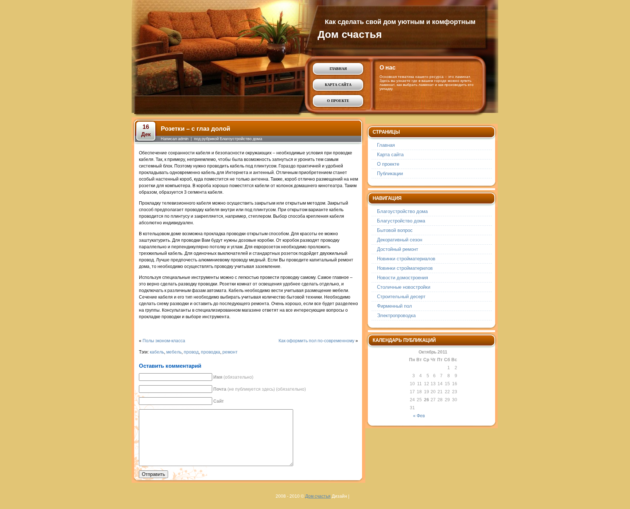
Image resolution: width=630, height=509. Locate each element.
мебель (174, 352)
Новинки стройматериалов (406, 258)
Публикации (390, 173)
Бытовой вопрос (395, 230)
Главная (338, 69)
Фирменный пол (394, 306)
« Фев (419, 415)
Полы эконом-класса (164, 340)
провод (191, 352)
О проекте (338, 101)
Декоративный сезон (399, 239)
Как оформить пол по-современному (316, 340)
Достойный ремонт (397, 249)
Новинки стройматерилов (405, 268)
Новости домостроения (402, 277)
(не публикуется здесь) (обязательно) (259, 389)
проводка (210, 352)
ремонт (230, 352)
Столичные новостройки (403, 287)
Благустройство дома (401, 221)
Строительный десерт (401, 296)
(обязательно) (233, 377)
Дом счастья (350, 34)
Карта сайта (338, 85)
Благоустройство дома (241, 139)
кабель (157, 352)
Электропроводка (396, 315)
